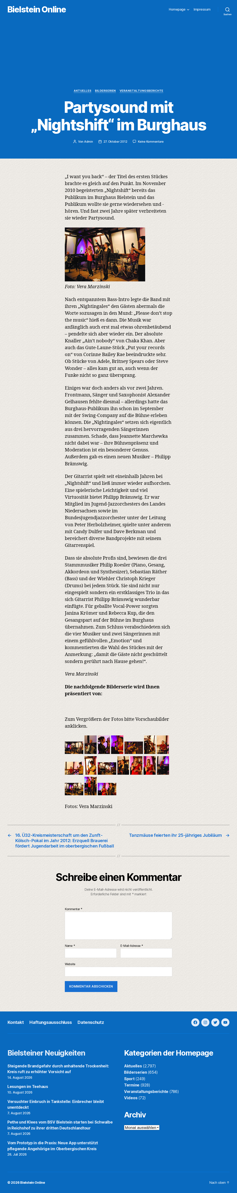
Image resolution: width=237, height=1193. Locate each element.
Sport (129, 1078)
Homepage (177, 9)
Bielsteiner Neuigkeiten (46, 1052)
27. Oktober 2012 (115, 141)
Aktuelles (82, 90)
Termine (131, 1085)
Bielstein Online (36, 9)
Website (70, 964)
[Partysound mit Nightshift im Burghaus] (74, 752)
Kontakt (15, 1022)
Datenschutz (90, 1022)
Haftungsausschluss (50, 1022)
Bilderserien (105, 90)
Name (70, 946)
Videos (130, 1098)
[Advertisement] (118, 61)
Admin (88, 141)
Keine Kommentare (151, 141)
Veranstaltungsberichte (141, 90)
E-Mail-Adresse (131, 946)
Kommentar (73, 909)
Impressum (202, 9)
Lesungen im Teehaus (27, 1086)
